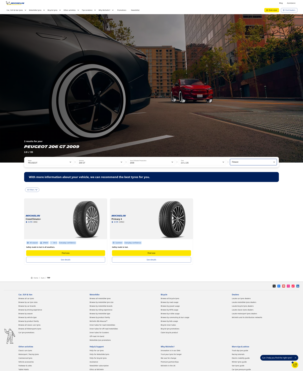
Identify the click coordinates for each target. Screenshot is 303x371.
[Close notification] (295, 357)
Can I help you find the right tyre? (277, 357)
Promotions (121, 10)
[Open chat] (295, 365)
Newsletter (135, 10)
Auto (43, 278)
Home (36, 278)
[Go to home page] (15, 3)
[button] (70, 162)
